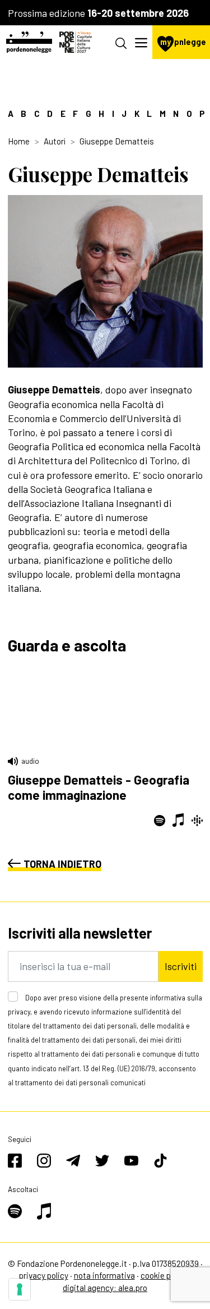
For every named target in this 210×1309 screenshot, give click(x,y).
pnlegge (183, 42)
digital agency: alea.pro (105, 1288)
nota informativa (104, 1275)
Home (19, 141)
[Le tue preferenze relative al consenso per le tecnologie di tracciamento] (19, 1289)
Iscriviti (181, 966)
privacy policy (43, 1275)
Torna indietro (62, 864)
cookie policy (164, 1275)
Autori (55, 141)
